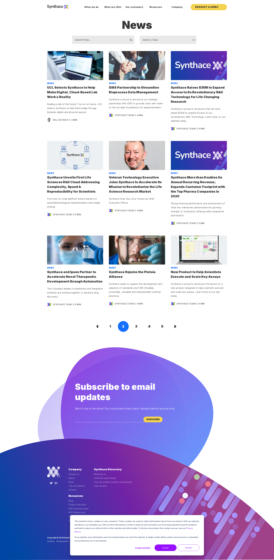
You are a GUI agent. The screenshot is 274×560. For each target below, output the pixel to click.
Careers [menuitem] (72, 490)
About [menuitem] (71, 478)
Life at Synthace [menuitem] (76, 486)
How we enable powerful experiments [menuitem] (113, 482)
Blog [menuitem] (70, 501)
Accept (165, 547)
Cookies (50, 541)
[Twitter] (51, 483)
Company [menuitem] (177, 7)
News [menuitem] (71, 482)
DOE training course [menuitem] (78, 508)
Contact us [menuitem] (73, 474)
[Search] (131, 40)
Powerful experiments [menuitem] (105, 478)
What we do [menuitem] (91, 7)
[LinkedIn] (56, 483)
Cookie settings (142, 547)
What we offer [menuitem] (113, 7)
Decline (188, 547)
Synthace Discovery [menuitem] (108, 469)
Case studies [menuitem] (100, 486)
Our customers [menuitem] (134, 7)
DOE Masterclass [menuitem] (76, 512)
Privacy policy (63, 541)
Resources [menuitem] (155, 7)
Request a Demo (206, 7)
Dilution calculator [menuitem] (77, 504)
